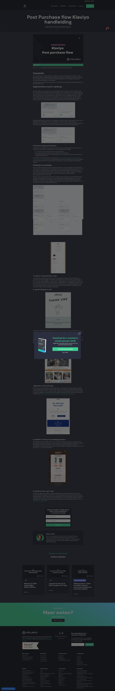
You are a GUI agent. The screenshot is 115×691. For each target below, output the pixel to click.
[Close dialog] (79, 334)
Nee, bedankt (65, 352)
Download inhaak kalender (65, 349)
